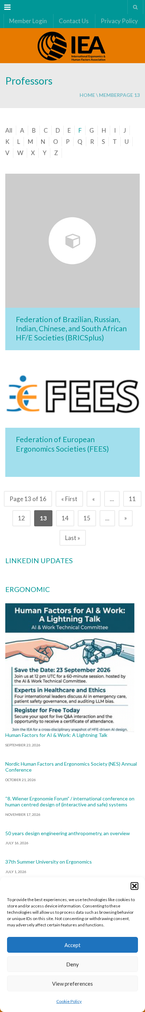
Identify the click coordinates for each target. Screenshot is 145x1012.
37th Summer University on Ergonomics (48, 862)
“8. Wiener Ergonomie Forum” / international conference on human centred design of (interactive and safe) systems (69, 801)
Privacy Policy (119, 21)
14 (65, 518)
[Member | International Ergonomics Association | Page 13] (72, 45)
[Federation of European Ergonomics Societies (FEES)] (72, 394)
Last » (72, 537)
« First (69, 498)
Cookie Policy (69, 1001)
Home (87, 95)
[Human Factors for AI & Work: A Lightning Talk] (69, 667)
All (8, 130)
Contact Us (74, 21)
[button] (134, 886)
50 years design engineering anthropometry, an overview (67, 833)
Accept (72, 945)
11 (132, 498)
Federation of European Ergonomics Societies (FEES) (62, 444)
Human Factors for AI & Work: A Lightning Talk (56, 735)
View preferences (72, 983)
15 (86, 518)
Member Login (28, 21)
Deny (72, 964)
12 (21, 518)
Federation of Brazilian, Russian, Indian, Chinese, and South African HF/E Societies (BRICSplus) (71, 328)
